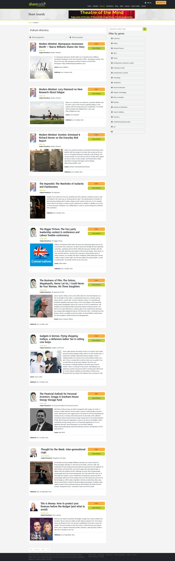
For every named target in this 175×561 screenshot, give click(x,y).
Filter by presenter (77, 37)
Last (48, 549)
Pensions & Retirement (120, 107)
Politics (115, 43)
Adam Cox (42, 50)
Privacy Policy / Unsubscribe (96, 555)
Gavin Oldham (45, 456)
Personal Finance (118, 48)
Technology (116, 78)
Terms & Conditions (120, 555)
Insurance (116, 117)
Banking (115, 102)
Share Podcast (96, 48)
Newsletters (109, 6)
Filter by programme (38, 37)
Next (43, 549)
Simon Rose (43, 239)
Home (89, 6)
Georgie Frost (45, 513)
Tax (114, 127)
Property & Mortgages (120, 92)
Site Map (134, 555)
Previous (37, 549)
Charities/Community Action (121, 122)
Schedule (95, 6)
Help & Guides (135, 6)
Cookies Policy (109, 555)
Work (115, 53)
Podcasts (102, 6)
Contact (143, 6)
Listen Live (161, 2)
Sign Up (149, 2)
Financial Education (119, 87)
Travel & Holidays (118, 112)
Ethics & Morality (118, 97)
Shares (115, 58)
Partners (127, 6)
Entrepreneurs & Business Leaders (123, 63)
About (121, 6)
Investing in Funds (119, 68)
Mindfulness (117, 82)
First (31, 549)
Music (116, 6)
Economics (116, 38)
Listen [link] (96, 44)
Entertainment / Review (120, 73)
